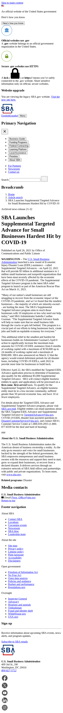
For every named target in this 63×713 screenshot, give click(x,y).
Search (5, 179)
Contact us (13, 171)
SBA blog (13, 531)
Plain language (16, 554)
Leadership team (17, 534)
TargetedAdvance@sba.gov (38, 414)
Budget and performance (21, 584)
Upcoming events (17, 525)
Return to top (8, 500)
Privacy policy (15, 548)
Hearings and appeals (19, 604)
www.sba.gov (13, 474)
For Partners (14, 165)
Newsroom (14, 168)
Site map (12, 545)
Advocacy (13, 601)
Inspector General (17, 598)
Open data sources (18, 578)
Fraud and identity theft (20, 610)
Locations (13, 522)
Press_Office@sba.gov (23, 497)
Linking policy (16, 551)
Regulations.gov (16, 587)
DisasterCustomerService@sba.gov (20, 420)
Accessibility (15, 557)
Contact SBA (15, 519)
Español (13, 115)
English (5, 115)
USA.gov (13, 616)
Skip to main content (12, 2)
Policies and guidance (19, 581)
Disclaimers (14, 560)
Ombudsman (15, 607)
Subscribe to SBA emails (14, 641)
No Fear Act (14, 575)
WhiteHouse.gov (17, 613)
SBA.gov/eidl (8, 408)
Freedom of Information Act (23, 572)
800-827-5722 (8, 670)
